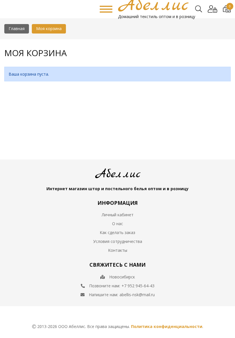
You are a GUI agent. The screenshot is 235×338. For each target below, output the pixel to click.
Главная (17, 28)
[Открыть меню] (106, 9)
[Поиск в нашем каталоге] (198, 9)
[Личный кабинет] (212, 9)
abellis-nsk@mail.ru (137, 294)
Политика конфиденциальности (166, 326)
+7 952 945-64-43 (138, 285)
